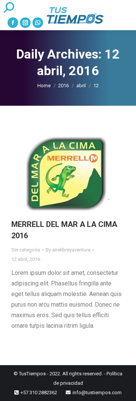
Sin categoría (25, 250)
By (68, 250)
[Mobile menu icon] (125, 15)
